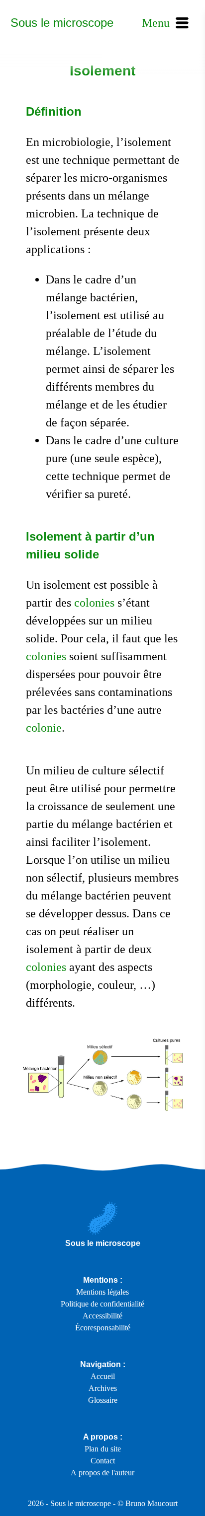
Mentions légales (102, 1292)
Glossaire (102, 1400)
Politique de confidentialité (102, 1304)
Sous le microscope (61, 22)
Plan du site (103, 1449)
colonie (44, 727)
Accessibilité (102, 1315)
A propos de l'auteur (102, 1472)
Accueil (103, 1376)
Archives (103, 1388)
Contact (103, 1460)
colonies (94, 602)
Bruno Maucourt (151, 1503)
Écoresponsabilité (102, 1327)
